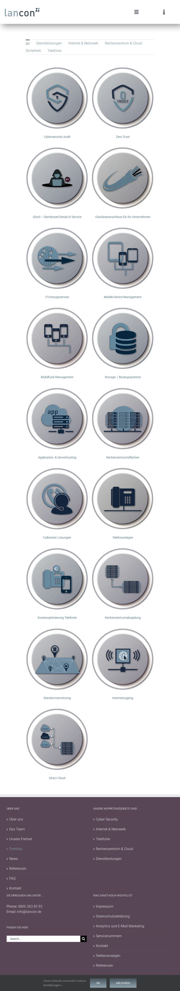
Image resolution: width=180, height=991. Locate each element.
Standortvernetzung (57, 698)
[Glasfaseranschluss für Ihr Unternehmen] (122, 149)
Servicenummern (109, 936)
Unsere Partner (20, 839)
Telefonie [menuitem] (54, 51)
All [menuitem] (28, 44)
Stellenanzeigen (108, 956)
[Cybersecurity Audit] (57, 69)
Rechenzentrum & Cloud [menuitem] (123, 43)
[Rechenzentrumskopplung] (122, 550)
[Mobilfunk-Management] (57, 309)
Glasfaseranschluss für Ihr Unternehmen (122, 217)
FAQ (12, 878)
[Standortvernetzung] (57, 630)
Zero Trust (123, 137)
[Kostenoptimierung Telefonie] (57, 550)
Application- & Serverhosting (57, 457)
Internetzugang (122, 698)
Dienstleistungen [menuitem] (49, 43)
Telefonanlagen (122, 537)
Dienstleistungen (109, 859)
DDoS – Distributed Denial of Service (57, 217)
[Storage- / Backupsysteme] (122, 309)
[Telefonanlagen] (122, 470)
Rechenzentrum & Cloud (114, 849)
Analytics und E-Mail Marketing (120, 926)
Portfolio (15, 849)
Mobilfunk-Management (57, 377)
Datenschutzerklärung (113, 916)
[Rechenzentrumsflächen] (122, 390)
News (13, 859)
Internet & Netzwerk (111, 829)
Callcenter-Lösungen (57, 537)
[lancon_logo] (22, 9)
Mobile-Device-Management (123, 297)
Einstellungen (52, 985)
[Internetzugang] (122, 630)
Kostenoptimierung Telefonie (57, 617)
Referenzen (17, 868)
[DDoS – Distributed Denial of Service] (57, 149)
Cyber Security (107, 819)
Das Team (17, 829)
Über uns (16, 819)
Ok (98, 983)
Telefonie (103, 839)
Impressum (104, 906)
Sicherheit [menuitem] (33, 51)
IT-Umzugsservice (57, 297)
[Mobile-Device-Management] (122, 229)
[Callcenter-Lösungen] (57, 470)
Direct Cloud (57, 778)
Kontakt (15, 888)
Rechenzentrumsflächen (122, 457)
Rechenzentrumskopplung (123, 617)
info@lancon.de (29, 912)
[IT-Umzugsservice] (57, 229)
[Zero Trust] (122, 69)
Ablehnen (123, 983)
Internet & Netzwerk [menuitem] (83, 43)
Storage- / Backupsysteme (123, 377)
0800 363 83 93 (30, 906)
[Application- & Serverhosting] (57, 390)
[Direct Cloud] (57, 710)
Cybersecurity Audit (57, 137)
